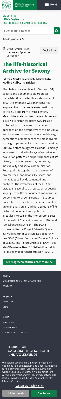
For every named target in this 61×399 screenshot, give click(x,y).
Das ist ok (44, 393)
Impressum (8, 322)
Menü (53, 4)
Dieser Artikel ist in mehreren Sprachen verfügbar (19, 52)
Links (5, 306)
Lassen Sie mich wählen (29, 385)
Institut (6, 275)
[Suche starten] (57, 30)
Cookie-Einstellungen (14, 332)
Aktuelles (7, 301)
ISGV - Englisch (12, 19)
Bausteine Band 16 (20, 247)
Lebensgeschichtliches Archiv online (29, 262)
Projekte (7, 296)
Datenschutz (9, 327)
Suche (5, 317)
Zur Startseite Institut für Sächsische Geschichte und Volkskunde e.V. (18, 5)
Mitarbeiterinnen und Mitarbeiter (21, 280)
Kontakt (7, 286)
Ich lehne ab (16, 393)
